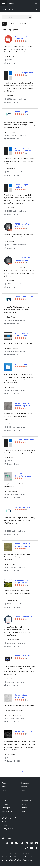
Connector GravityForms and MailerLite (22, 475)
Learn (4, 801)
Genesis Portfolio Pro (23, 297)
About (4, 783)
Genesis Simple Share (23, 112)
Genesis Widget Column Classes (21, 334)
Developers (6, 808)
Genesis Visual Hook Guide (20, 696)
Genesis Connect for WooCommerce (22, 149)
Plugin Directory (7, 9)
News (4, 787)
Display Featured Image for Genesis (22, 581)
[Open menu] (36, 3)
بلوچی (9, 838)
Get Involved (26, 801)
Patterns (24, 794)
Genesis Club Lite (22, 656)
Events (23, 804)
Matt (5, 822)
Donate (25, 808)
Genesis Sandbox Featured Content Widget (22, 545)
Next (27, 772)
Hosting (5, 790)
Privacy (5, 794)
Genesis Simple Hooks (24, 73)
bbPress (6, 825)
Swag (24, 811)
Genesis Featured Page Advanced (22, 259)
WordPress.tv (8, 811)
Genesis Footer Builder (24, 617)
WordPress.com (9, 818)
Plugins (23, 790)
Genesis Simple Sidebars (21, 186)
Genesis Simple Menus (24, 364)
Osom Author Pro (22, 507)
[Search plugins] (30, 17)
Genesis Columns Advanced (22, 225)
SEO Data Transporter (24, 440)
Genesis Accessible (23, 731)
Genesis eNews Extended (21, 37)
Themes (24, 787)
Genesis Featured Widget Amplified (22, 404)
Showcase (25, 783)
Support (5, 804)
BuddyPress (7, 829)
